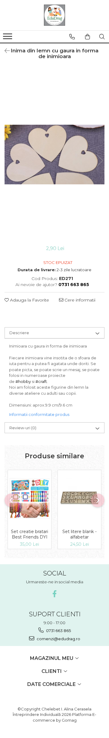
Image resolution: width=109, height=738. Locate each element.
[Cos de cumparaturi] (87, 37)
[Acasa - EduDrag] (54, 15)
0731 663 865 (58, 630)
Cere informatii (79, 300)
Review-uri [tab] (22, 427)
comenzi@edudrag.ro (58, 638)
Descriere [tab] (19, 332)
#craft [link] (41, 381)
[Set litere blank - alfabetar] (79, 498)
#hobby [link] (23, 381)
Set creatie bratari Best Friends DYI (29, 534)
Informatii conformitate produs (39, 414)
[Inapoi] (4, 50)
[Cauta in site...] (102, 37)
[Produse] (8, 38)
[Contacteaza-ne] (72, 37)
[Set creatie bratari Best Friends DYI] (29, 497)
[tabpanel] (54, 154)
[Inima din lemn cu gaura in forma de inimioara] (54, 154)
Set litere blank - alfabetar (79, 534)
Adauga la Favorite (29, 300)
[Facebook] (54, 593)
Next (99, 160)
